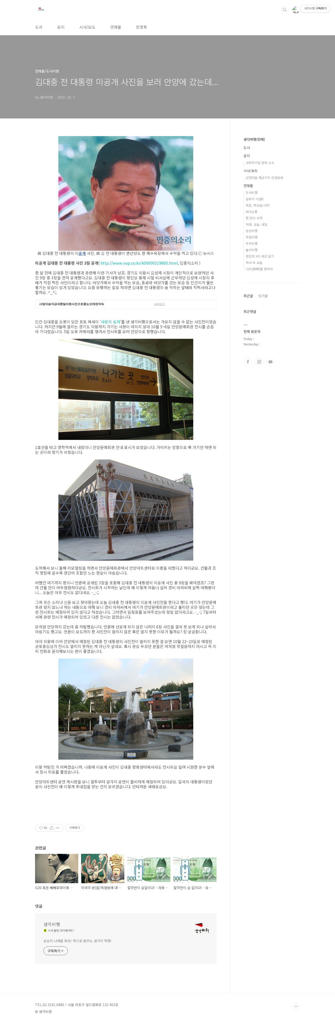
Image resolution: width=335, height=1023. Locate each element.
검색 (284, 9)
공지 (60, 27)
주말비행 (252, 237)
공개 (82, 253)
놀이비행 (252, 249)
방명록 (141, 27)
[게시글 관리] (58, 828)
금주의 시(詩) (255, 199)
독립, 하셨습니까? (258, 205)
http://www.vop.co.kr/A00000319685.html (139, 263)
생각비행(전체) (254, 139)
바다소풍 (252, 211)
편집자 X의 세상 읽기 (260, 256)
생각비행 (51, 924)
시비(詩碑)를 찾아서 (259, 269)
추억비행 (252, 243)
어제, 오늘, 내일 (256, 224)
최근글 (248, 295)
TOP (296, 1007)
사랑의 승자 (110, 322)
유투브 (270, 361)
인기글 (263, 295)
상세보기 (159, 304)
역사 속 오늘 (254, 262)
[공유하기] (52, 828)
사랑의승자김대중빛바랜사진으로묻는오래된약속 (71, 304)
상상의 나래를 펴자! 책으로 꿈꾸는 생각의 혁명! (77, 940)
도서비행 (252, 192)
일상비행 (252, 230)
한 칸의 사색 (254, 218)
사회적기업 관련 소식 (260, 162)
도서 (38, 27)
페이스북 (248, 361)
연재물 (115, 27)
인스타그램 (259, 361)
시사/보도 (87, 27)
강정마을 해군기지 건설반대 (264, 177)
